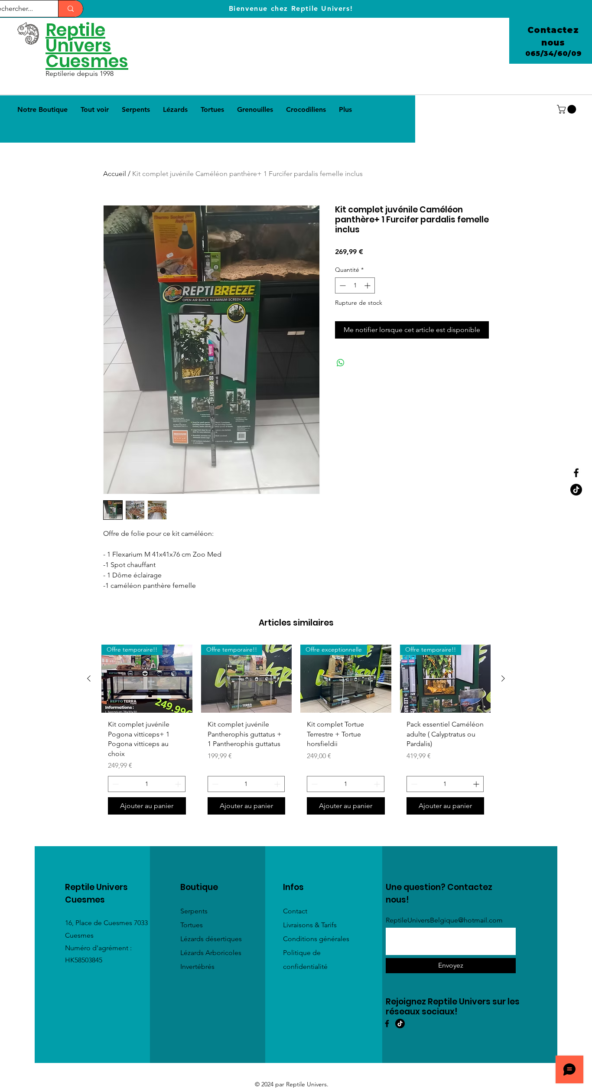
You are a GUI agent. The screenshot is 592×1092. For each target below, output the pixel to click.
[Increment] (368, 285)
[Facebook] (576, 473)
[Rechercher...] (70, 8)
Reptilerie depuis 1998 (80, 73)
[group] (296, 732)
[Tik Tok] (576, 489)
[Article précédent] (89, 678)
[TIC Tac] (400, 1023)
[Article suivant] (503, 678)
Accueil (114, 174)
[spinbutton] (355, 285)
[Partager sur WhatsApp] (340, 363)
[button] (567, 109)
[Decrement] (341, 285)
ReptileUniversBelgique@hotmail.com (444, 920)
